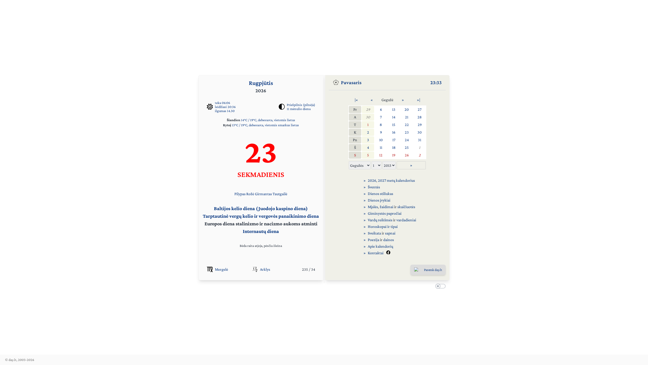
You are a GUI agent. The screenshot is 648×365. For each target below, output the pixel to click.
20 (406, 109)
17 (393, 140)
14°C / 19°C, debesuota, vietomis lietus (268, 120)
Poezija (373, 240)
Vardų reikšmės (380, 220)
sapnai (390, 233)
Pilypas (240, 194)
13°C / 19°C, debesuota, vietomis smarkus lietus (265, 125)
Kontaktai (375, 253)
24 (407, 140)
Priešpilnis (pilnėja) (301, 105)
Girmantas (263, 194)
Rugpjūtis (261, 82)
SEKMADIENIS (260, 174)
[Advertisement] (324, 35)
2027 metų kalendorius (396, 180)
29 (368, 109)
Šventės (374, 187)
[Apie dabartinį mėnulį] (282, 107)
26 (407, 155)
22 (407, 124)
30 (368, 117)
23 (407, 132)
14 (393, 117)
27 (419, 109)
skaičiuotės (406, 207)
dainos (388, 240)
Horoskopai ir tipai (383, 226)
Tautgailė (280, 194)
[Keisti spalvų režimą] (439, 287)
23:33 (436, 82)
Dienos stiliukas (380, 193)
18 (394, 147)
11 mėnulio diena (299, 109)
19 (393, 155)
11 (381, 147)
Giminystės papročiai (384, 213)
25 (407, 147)
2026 (372, 180)
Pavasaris (351, 82)
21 (406, 117)
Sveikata (374, 233)
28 (419, 117)
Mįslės (373, 207)
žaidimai (386, 207)
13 (393, 109)
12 (380, 155)
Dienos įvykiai (379, 200)
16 (393, 132)
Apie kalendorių (380, 246)
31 (419, 140)
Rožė (250, 194)
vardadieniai (406, 220)
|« (356, 100)
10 (381, 140)
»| (418, 100)
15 (393, 124)
